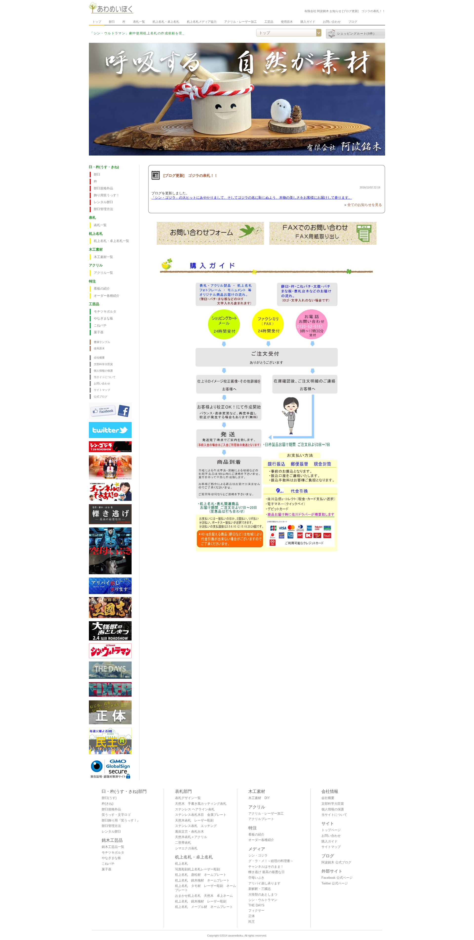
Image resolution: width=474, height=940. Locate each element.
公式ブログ (100, 396)
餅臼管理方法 (103, 209)
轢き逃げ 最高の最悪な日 (266, 872)
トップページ (331, 830)
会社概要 (99, 357)
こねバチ (100, 325)
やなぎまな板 (103, 318)
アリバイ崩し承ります (264, 883)
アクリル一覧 (103, 273)
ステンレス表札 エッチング (196, 826)
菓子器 (98, 332)
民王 (251, 921)
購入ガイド (307, 21)
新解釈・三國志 (259, 889)
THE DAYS (256, 905)
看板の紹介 (102, 288)
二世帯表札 (183, 842)
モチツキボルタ (105, 311)
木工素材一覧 (103, 257)
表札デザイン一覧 (188, 798)
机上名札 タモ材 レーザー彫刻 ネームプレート (205, 888)
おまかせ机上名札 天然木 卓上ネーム (204, 896)
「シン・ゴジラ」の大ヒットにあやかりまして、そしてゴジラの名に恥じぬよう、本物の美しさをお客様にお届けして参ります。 (251, 198)
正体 (251, 916)
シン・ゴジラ (258, 855)
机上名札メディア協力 (202, 21)
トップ (96, 21)
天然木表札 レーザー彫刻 (194, 820)
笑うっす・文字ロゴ (116, 815)
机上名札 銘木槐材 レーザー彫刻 (200, 901)
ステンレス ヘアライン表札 (195, 809)
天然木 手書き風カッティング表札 (200, 803)
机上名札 (181, 863)
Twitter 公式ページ (334, 883)
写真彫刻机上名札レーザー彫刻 (197, 869)
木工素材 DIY (259, 798)
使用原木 (287, 21)
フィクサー (256, 910)
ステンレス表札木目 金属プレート (200, 815)
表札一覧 (139, 21)
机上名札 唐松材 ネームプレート (200, 875)
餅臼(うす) (109, 798)
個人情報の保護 (103, 370)
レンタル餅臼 (103, 202)
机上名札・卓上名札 (166, 21)
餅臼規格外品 (103, 188)
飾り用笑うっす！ (106, 195)
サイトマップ (102, 389)
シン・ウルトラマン (262, 900)
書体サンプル (102, 341)
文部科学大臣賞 (103, 364)
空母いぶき (256, 878)
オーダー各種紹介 (106, 296)
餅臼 (112, 21)
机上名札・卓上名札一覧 (111, 241)
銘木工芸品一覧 (113, 847)
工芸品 (268, 21)
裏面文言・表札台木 (189, 831)
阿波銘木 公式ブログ (336, 862)
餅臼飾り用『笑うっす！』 (121, 820)
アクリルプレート (261, 819)
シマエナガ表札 (186, 848)
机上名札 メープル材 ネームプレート (204, 907)
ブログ (352, 21)
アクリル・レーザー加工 (240, 21)
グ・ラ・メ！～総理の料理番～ (270, 861)
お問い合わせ (332, 21)
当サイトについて (105, 377)
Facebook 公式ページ (337, 878)
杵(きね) (107, 803)
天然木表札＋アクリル (191, 837)
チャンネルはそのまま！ (266, 866)
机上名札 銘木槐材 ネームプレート (202, 880)
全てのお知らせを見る (364, 205)
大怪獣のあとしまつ (262, 894)
